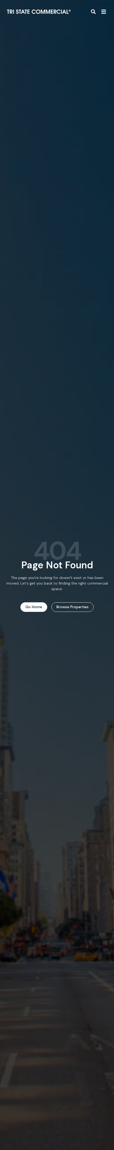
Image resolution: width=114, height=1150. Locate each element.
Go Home (33, 606)
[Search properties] (93, 11)
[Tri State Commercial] (39, 12)
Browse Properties (72, 606)
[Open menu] (103, 11)
